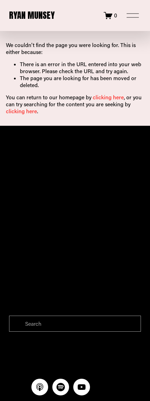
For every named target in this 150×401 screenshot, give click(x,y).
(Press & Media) (59, 187)
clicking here (108, 97)
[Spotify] (60, 387)
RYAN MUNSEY (32, 15)
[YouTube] (81, 387)
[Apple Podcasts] (39, 387)
